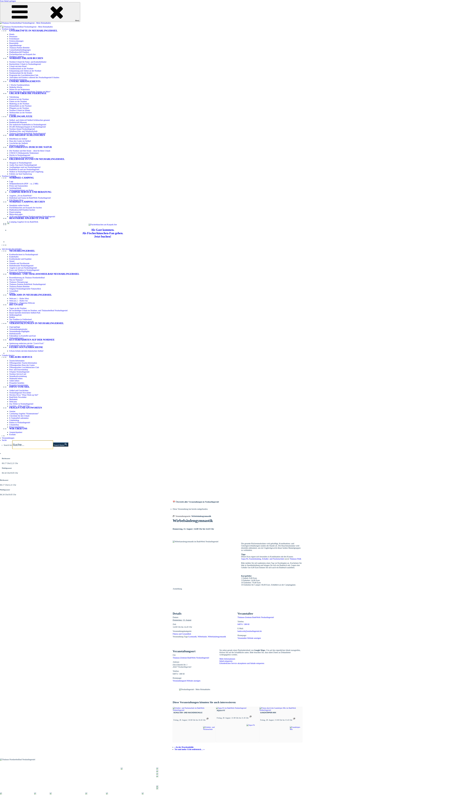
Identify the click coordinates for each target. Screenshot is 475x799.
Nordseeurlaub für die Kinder (20, 73)
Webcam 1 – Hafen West (19, 298)
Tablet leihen (14, 381)
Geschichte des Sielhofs (18, 143)
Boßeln (12, 317)
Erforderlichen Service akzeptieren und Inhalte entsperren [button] (241, 663)
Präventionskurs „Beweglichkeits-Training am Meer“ (30, 92)
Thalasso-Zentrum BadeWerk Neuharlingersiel (27, 133)
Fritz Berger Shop (16, 200)
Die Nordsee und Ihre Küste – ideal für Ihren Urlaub (29, 151)
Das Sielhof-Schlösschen (27, 135)
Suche (4, 440)
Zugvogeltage (14, 327)
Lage (11, 181)
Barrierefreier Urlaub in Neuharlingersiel (25, 64)
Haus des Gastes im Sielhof (20, 141)
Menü (77, 21)
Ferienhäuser (14, 39)
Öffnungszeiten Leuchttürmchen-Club (24, 367)
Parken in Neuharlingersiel (19, 422)
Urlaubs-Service (8, 355)
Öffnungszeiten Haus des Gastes (22, 365)
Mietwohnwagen (16, 214)
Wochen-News (55, 772)
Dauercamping (15, 212)
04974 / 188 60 (243, 624)
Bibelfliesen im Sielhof (18, 139)
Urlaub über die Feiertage (27, 93)
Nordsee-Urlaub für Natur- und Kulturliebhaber (27, 62)
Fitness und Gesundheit (182, 634)
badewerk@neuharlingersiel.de (250, 631)
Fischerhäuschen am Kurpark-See (22, 54)
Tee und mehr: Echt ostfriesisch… (189, 749)
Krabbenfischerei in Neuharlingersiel (23, 254)
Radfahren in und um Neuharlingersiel (24, 169)
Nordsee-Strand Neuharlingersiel (22, 129)
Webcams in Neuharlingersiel (30, 294)
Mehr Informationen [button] (227, 659)
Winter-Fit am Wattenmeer (19, 89)
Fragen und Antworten (25, 407)
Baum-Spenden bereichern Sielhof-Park (24, 313)
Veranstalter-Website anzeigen (249, 638)
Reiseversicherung (16, 427)
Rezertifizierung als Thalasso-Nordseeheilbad (27, 278)
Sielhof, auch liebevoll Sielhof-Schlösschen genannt (29, 120)
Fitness (12, 293)
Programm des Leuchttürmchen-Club (23, 75)
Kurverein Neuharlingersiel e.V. (18, 798)
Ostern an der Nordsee (18, 101)
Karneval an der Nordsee (19, 99)
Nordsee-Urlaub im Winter (19, 110)
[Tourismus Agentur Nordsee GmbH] (17, 793)
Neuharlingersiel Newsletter (20, 393)
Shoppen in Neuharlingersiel (20, 163)
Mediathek (13, 399)
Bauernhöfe (13, 43)
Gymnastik (192, 637)
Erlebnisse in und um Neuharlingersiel (37, 159)
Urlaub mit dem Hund (17, 66)
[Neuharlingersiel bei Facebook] (169, 786)
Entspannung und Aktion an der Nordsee (25, 71)
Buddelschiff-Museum (18, 122)
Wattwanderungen (16, 338)
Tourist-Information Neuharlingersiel (14, 767)
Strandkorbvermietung (18, 80)
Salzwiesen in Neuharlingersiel (21, 157)
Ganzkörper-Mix (268, 713)
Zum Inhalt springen (8, 1)
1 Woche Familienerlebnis (19, 85)
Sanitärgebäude (15, 188)
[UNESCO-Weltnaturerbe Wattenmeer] (67, 793)
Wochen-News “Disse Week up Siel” (23, 395)
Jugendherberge (15, 45)
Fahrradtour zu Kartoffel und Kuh (22, 336)
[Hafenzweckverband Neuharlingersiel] (124, 793)
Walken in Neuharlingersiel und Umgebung (26, 172)
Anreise (12, 411)
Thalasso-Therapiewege (18, 282)
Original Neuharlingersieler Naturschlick (25, 289)
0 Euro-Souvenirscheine (26, 347)
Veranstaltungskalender (18, 329)
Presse (94, 798)
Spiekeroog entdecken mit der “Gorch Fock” (26, 343)
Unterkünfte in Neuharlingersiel (33, 30)
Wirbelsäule (202, 637)
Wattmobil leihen (16, 378)
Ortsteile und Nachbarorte (19, 263)
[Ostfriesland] (42, 793)
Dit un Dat (16, 304)
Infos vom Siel (19, 386)
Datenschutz (47, 798)
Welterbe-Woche (15, 87)
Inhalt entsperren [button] (225, 661)
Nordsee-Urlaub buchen (26, 58)
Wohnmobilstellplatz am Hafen (21, 190)
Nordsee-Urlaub (8, 29)
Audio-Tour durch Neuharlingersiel (23, 165)
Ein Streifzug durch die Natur (30, 147)
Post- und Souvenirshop (18, 370)
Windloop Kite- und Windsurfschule (23, 131)
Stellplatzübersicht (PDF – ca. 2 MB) (23, 184)
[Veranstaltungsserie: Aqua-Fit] (250, 716)
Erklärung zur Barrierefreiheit (65, 798)
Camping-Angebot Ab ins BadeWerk (23, 222)
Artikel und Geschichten (18, 390)
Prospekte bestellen (16, 383)
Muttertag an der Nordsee (19, 104)
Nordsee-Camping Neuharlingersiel (14, 773)
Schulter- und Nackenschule (273, 559)
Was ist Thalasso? (16, 280)
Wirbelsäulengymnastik (217, 637)
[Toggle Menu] (1, 25)
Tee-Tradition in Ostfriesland (20, 319)
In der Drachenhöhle (184, 747)
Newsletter (53, 770)
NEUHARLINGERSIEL (12, 249)
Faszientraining (255, 559)
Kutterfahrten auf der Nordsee (32, 339)
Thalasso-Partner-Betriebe (19, 48)
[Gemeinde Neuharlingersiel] (155, 793)
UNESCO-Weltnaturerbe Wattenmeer (24, 153)
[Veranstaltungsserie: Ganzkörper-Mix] (294, 718)
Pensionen (13, 36)
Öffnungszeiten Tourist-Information (23, 363)
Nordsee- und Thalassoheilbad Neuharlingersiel (44, 273)
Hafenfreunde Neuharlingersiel (21, 266)
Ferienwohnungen (16, 41)
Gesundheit (13, 291)
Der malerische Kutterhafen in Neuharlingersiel (27, 125)
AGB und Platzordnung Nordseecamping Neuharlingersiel (32, 216)
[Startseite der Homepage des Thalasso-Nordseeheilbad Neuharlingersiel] (27, 27)
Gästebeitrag (14, 420)
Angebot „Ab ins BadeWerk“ (20, 196)
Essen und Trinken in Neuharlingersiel (24, 270)
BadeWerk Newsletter (17, 397)
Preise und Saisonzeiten (18, 186)
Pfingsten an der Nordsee (19, 108)
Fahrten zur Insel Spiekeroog (20, 174)
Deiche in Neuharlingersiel (19, 155)
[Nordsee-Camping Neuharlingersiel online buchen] (8, 223)
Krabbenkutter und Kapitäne (20, 259)
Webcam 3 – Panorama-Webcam (22, 303)
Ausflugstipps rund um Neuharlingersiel (24, 167)
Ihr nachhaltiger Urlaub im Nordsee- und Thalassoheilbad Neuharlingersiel (38, 310)
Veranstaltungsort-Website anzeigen (186, 681)
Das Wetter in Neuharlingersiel (21, 404)
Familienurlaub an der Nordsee (21, 69)
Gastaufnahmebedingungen (20, 50)
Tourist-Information (16, 361)
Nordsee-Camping (16, 57)
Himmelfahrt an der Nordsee (20, 106)
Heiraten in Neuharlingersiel (20, 272)
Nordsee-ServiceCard (17, 374)
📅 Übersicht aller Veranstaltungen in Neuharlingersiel (196, 502)
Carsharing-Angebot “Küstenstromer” (24, 414)
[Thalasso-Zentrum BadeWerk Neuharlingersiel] (138, 770)
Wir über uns (18, 428)
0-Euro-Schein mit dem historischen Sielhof (26, 351)
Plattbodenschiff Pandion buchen (22, 210)
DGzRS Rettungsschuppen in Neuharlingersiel (27, 127)
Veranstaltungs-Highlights (19, 331)
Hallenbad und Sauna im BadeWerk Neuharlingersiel (30, 198)
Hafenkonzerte (15, 334)
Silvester (12, 115)
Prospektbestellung (56, 768)
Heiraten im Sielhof (16, 145)
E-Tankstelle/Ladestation (19, 418)
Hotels (11, 34)
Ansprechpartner (15, 432)
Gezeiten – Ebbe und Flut (19, 406)
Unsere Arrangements (24, 81)
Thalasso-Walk (295, 559)
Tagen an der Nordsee (17, 308)
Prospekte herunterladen (18, 385)
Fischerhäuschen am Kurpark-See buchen (25, 208)
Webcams (13, 402)
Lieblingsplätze (20, 116)
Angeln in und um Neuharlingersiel (23, 268)
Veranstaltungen (8, 438)
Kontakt (12, 434)
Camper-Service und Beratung (30, 192)
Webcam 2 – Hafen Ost (18, 301)
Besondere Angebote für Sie (29, 218)
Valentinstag (14, 97)
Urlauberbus (14, 425)
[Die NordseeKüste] (95, 793)
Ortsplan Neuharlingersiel (19, 372)
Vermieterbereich (137, 798)
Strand (11, 261)
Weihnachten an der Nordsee (20, 113)
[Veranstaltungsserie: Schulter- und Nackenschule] (207, 718)
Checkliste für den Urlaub (19, 416)
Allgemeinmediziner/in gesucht (21, 322)
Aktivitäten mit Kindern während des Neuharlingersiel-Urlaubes (34, 77)
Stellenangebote (15, 315)
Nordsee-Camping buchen (27, 201)
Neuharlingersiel (22, 250)
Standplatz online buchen (19, 205)
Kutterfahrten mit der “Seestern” (21, 346)
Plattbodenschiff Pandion (19, 52)
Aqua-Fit (244, 559)
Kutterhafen (14, 257)
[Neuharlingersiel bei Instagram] (169, 788)
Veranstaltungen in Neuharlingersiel (36, 323)
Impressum (37, 798)
